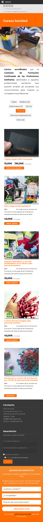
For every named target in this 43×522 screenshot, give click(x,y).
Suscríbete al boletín (11, 454)
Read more (10, 396)
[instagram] (12, 7)
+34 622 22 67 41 (16, 421)
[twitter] (7, 7)
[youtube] (9, 7)
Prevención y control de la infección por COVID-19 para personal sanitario (21, 379)
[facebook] (4, 7)
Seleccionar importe (14, 168)
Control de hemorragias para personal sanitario (17, 322)
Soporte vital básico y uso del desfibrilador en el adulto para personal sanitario (18, 263)
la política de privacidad (20, 458)
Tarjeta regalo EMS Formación (18, 159)
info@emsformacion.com (12, 419)
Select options (12, 223)
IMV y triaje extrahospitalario (17, 206)
